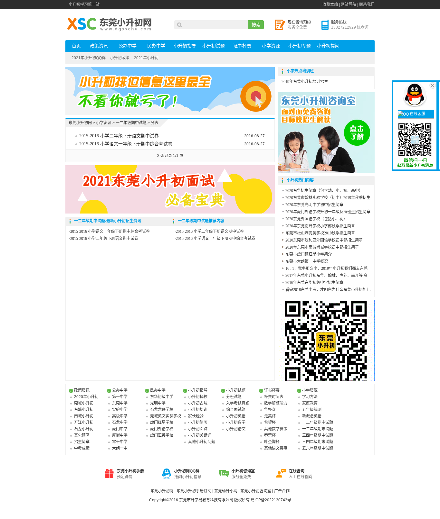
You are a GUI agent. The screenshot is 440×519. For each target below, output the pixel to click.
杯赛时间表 (273, 397)
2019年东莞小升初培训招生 (305, 81)
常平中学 (120, 442)
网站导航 (348, 4)
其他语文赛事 (275, 448)
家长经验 (196, 416)
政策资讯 (99, 45)
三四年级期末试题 (317, 442)
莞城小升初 (83, 403)
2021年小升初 (146, 58)
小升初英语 (235, 416)
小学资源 (271, 45)
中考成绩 (82, 448)
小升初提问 (328, 45)
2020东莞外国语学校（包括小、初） (316, 219)
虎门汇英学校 (161, 435)
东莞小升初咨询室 (256, 491)
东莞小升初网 (80, 123)
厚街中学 (120, 435)
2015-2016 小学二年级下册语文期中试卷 (119, 135)
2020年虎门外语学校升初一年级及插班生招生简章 (327, 212)
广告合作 (282, 491)
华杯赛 (270, 409)
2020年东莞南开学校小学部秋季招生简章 (320, 226)
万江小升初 (83, 422)
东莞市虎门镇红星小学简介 (308, 254)
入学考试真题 (237, 403)
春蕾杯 (270, 435)
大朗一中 (120, 448)
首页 (76, 45)
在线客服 (417, 114)
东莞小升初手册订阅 (194, 491)
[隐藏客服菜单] (416, 94)
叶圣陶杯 (272, 442)
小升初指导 (185, 45)
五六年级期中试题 (317, 448)
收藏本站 (330, 4)
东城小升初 (83, 409)
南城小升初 (83, 416)
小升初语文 (235, 429)
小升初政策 (119, 58)
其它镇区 (82, 435)
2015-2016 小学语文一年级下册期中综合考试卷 (125, 143)
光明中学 (158, 403)
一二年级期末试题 (317, 429)
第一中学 (120, 397)
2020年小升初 (86, 397)
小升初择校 (197, 397)
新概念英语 (311, 416)
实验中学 (120, 409)
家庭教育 (310, 403)
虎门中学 (120, 429)
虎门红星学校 (161, 422)
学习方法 (310, 397)
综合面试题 (235, 409)
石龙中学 (120, 422)
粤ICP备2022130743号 (271, 500)
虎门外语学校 (161, 429)
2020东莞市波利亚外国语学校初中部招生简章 (324, 240)
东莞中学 (120, 403)
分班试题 (234, 397)
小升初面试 (197, 429)
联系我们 (367, 4)
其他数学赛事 (275, 429)
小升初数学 (235, 422)
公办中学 (128, 45)
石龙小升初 (83, 429)
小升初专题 (299, 45)
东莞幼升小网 (226, 491)
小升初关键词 (199, 435)
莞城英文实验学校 (165, 416)
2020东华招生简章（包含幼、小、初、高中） (324, 190)
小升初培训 (197, 409)
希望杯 (270, 422)
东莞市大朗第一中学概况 (306, 261)
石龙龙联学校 (161, 409)
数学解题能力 (275, 403)
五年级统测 (311, 409)
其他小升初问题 (201, 442)
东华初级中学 (161, 397)
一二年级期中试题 (131, 123)
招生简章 (82, 442)
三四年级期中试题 (317, 435)
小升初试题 (213, 45)
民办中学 (156, 45)
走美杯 (270, 416)
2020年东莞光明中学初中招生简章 (314, 205)
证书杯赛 (242, 45)
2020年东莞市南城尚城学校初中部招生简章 (322, 247)
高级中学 (120, 416)
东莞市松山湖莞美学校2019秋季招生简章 (320, 233)
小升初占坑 (197, 403)
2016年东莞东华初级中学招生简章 (314, 282)
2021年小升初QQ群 (89, 58)
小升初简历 (197, 422)
